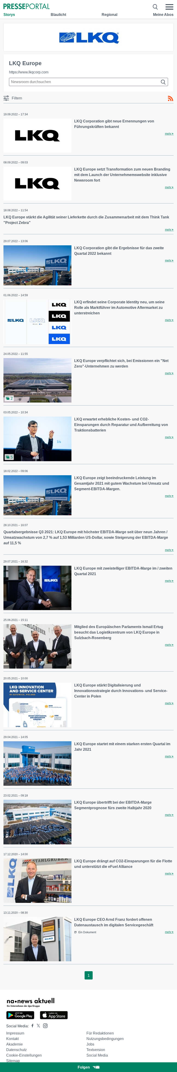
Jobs (90, 1044)
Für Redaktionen (100, 1033)
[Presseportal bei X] (37, 1026)
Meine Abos (163, 15)
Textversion (95, 1050)
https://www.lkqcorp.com (28, 72)
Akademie (14, 1044)
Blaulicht (58, 15)
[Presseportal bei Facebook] (31, 1026)
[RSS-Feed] (171, 98)
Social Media (97, 1055)
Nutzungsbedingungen (105, 1039)
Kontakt (12, 1039)
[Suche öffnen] (155, 7)
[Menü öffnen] (169, 7)
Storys (9, 15)
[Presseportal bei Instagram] (43, 1025)
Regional (109, 15)
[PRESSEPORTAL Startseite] (26, 7)
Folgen (84, 1067)
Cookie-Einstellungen (24, 1055)
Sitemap (13, 1061)
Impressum (15, 1033)
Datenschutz (16, 1050)
